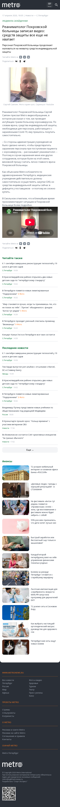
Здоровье (33, 683)
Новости (5, 428)
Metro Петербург (10, 753)
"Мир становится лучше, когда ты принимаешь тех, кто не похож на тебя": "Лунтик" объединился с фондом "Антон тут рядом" (29, 307)
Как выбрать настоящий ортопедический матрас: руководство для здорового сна (44, 627)
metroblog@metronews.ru (12, 779)
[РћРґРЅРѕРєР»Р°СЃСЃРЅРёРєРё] (20, 61)
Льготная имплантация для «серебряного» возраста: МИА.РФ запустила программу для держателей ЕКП (44, 594)
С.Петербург (42, 15)
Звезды (5, 374)
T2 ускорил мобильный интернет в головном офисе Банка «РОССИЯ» (44, 469)
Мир (4, 689)
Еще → (30, 449)
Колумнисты (8, 716)
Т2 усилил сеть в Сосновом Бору (44, 607)
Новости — (30, 15)
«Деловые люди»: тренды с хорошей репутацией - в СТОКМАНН (44, 487)
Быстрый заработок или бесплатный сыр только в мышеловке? (43, 540)
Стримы (6, 709)
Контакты (6, 739)
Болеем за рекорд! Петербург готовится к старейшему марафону (42, 575)
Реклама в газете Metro (13, 729)
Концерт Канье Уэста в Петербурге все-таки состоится (28, 334)
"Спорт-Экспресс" (20, 781)
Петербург (7, 683)
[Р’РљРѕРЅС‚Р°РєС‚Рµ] (16, 61)
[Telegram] (24, 61)
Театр (31, 689)
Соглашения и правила (13, 736)
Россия (5, 415)
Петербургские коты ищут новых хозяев (43, 642)
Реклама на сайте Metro (13, 733)
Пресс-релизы (36, 692)
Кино (31, 695)
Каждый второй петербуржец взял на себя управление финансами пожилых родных (44, 558)
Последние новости (15, 348)
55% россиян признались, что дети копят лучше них (43, 521)
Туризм (32, 686)
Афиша (5, 692)
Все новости (8, 680)
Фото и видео (35, 680)
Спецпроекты (8, 713)
